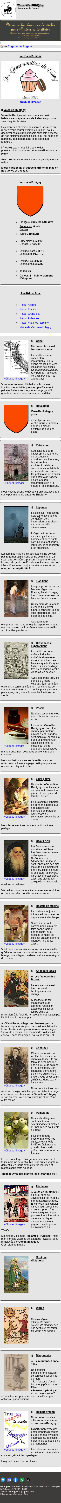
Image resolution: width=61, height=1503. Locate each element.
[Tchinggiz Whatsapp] (22, 1482)
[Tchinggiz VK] (9, 1482)
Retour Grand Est (30, 313)
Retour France (28, 309)
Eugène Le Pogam (20, 46)
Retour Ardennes (29, 318)
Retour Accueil (28, 304)
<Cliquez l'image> (14, 378)
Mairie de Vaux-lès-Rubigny (36, 327)
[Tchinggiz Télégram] (3, 1482)
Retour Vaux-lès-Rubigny (34, 322)
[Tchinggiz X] (28, 1482)
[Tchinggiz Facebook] (15, 1482)
